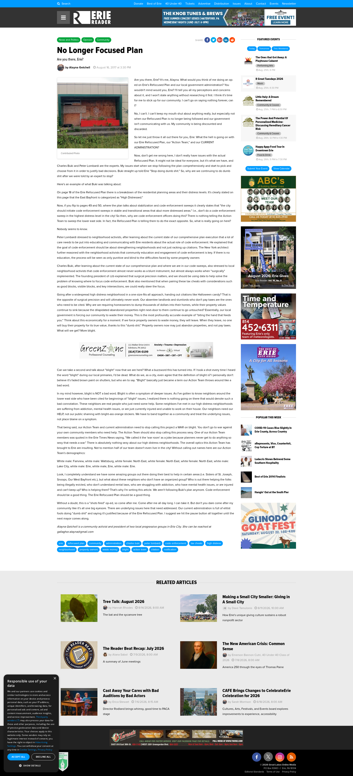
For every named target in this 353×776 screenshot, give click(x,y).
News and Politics (69, 40)
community (95, 543)
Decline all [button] (43, 756)
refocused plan (76, 543)
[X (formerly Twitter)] (268, 758)
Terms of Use (273, 772)
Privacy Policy (289, 772)
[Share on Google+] (219, 40)
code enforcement (175, 543)
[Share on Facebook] (207, 40)
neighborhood (67, 549)
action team (139, 549)
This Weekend (281, 49)
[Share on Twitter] (213, 40)
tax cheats (196, 543)
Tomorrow (264, 49)
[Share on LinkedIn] (226, 40)
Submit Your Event (257, 168)
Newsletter (289, 3)
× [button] (54, 678)
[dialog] (31, 723)
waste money (110, 549)
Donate (138, 3)
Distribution (221, 3)
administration (114, 543)
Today (252, 49)
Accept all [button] (18, 756)
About (248, 3)
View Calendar (281, 168)
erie (61, 543)
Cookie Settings (28, 749)
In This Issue (288, 285)
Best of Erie (154, 3)
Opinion (87, 40)
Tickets (190, 3)
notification (170, 549)
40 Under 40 (173, 3)
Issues (237, 3)
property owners (89, 549)
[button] (31, 766)
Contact (261, 3)
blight (125, 549)
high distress (214, 543)
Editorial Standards (254, 772)
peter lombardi (152, 543)
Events (274, 3)
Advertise (204, 3)
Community (103, 40)
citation (155, 549)
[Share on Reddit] (232, 40)
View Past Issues (251, 285)
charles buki (133, 543)
